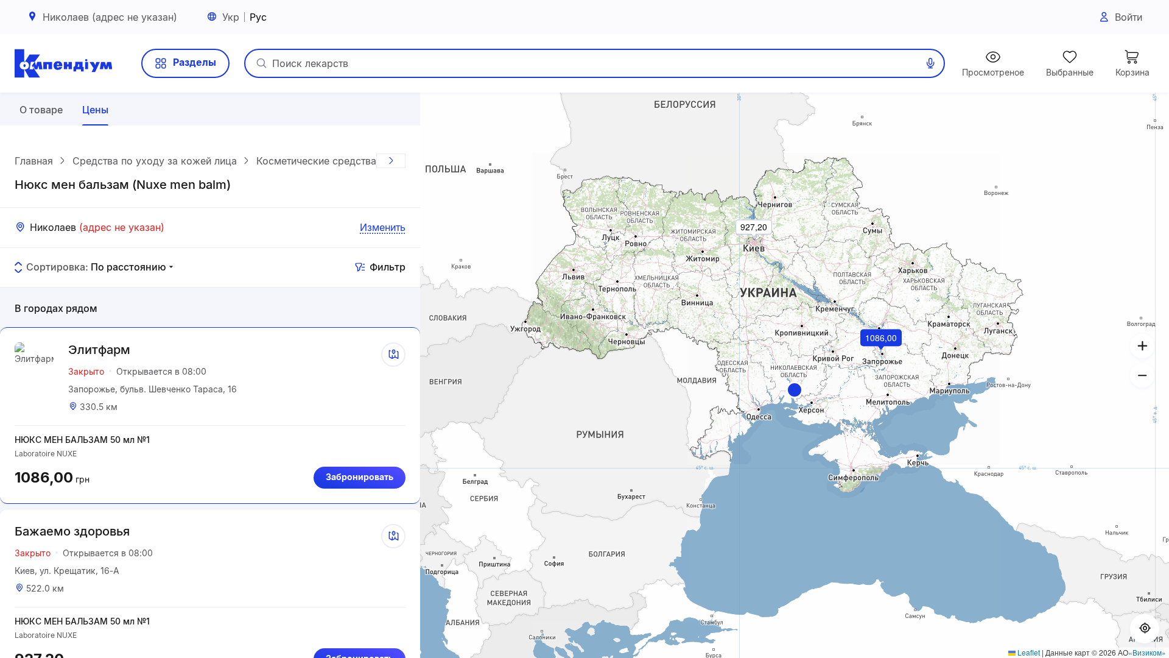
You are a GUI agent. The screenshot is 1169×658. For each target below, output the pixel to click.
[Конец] (390, 161)
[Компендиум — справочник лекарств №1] (63, 63)
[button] (794, 389)
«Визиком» (1147, 652)
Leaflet (1028, 652)
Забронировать (359, 477)
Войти (1128, 17)
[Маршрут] (393, 354)
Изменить (382, 227)
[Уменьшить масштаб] (1142, 375)
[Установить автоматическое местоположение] (1144, 628)
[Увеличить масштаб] (1142, 346)
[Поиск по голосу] (930, 63)
